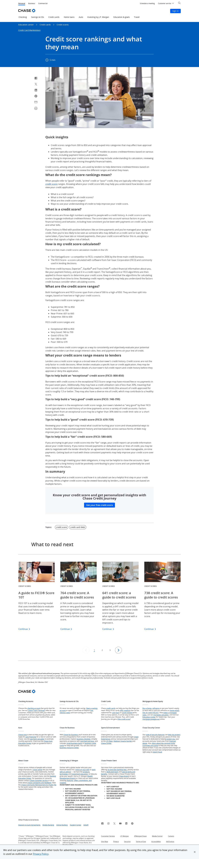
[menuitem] (147, 3)
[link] (102, 824)
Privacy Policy (40, 853)
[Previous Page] (86, 650)
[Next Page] (118, 650)
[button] (195, 852)
